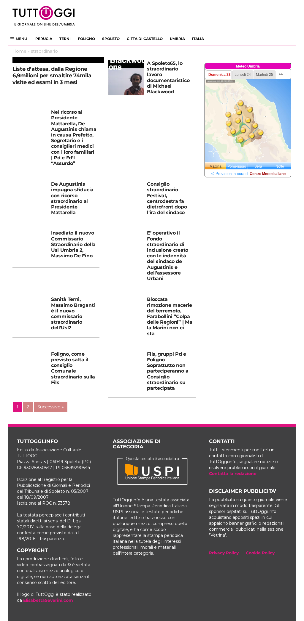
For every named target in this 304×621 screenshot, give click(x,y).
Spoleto (111, 38)
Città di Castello (145, 38)
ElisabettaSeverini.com (48, 600)
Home (19, 51)
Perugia (43, 38)
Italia (198, 38)
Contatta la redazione (232, 473)
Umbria (177, 38)
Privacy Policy (224, 553)
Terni (65, 38)
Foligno (86, 38)
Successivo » (50, 407)
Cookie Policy (260, 553)
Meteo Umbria (248, 66)
